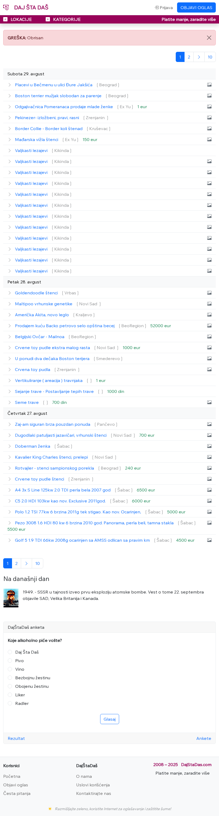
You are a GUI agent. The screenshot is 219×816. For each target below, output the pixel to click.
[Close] (209, 37)
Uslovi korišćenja (93, 784)
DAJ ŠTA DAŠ (30, 7)
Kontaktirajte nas (93, 793)
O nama (84, 776)
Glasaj (110, 719)
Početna (11, 776)
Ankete (203, 738)
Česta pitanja (16, 793)
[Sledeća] (199, 57)
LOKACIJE (21, 19)
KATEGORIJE (66, 19)
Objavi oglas (15, 784)
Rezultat (16, 738)
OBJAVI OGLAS (196, 7)
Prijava (166, 7)
